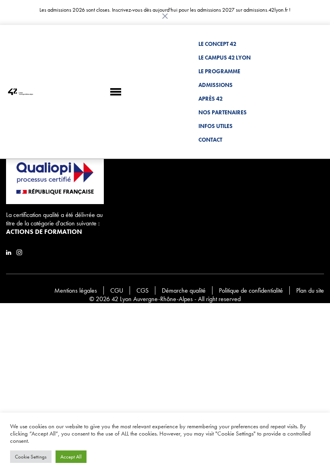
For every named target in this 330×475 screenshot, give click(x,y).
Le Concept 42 (217, 44)
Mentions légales (75, 290)
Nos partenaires (222, 112)
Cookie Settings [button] (31, 456)
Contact (210, 139)
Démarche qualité (184, 290)
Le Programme (219, 71)
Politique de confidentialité (251, 290)
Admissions (215, 85)
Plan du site (310, 290)
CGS (142, 290)
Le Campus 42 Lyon (224, 57)
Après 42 (210, 98)
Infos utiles (215, 126)
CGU (116, 290)
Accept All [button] (71, 456)
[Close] (165, 16)
